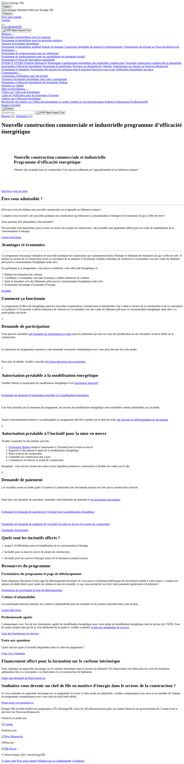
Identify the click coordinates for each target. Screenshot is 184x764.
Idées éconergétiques (13, 88)
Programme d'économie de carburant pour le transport (60, 69)
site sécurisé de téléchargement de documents (142, 419)
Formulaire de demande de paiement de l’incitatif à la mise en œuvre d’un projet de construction (55, 524)
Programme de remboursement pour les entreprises (30, 53)
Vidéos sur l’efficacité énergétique (20, 92)
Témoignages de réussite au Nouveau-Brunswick (151, 46)
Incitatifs (6, 290)
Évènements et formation (15, 69)
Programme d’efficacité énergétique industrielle (28, 59)
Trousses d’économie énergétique (20, 43)
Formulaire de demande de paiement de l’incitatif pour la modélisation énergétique (47, 511)
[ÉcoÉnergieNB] (11, 26)
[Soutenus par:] (12, 736)
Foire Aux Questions (13, 653)
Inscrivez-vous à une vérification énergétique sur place (122, 69)
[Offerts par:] (9, 748)
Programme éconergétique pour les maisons (26, 37)
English (7, 6)
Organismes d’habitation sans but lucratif (24, 75)
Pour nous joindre (11, 17)
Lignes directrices (11, 237)
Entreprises (8, 50)
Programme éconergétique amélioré (21, 46)
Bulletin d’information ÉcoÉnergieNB (126, 101)
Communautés (10, 72)
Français (7, 13)
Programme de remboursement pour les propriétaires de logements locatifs (43, 56)
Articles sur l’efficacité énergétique (21, 98)
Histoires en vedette (12, 85)
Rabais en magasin (52, 46)
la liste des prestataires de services (110, 627)
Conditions (78, 760)
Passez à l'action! (11, 105)
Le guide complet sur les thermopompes (82, 101)
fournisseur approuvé (86, 383)
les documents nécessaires (105, 499)
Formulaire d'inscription (14, 530)
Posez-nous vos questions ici (17, 702)
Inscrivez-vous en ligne (14, 191)
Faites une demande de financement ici (23, 678)
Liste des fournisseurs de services (20, 633)
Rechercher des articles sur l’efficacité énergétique (29, 101)
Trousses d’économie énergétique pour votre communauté (34, 79)
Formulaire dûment (19, 447)
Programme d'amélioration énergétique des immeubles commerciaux (86, 63)
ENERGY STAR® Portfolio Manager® (24, 63)
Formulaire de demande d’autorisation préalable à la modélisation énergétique (45, 395)
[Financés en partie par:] (7, 724)
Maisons (6, 33)
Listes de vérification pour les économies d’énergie (30, 95)
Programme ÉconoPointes (57, 66)
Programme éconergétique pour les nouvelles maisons (31, 40)
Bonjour (6, 116)
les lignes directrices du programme (65, 361)
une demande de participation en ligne (50, 333)
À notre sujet (8, 760)
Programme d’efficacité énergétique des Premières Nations (34, 82)
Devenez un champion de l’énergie (92, 66)
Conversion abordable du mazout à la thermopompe (93, 46)
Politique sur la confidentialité (54, 760)
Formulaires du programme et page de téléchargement (31, 590)
